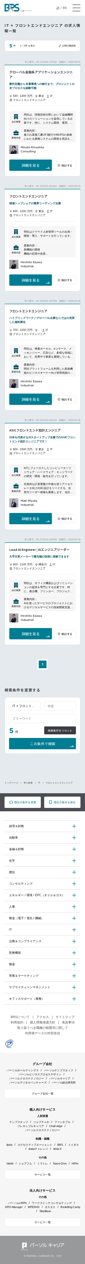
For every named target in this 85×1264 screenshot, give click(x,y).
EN (65, 7)
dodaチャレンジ (38, 1148)
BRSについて (20, 1017)
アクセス (42, 1017)
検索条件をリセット (60, 730)
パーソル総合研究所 (64, 1082)
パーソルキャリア (59, 1078)
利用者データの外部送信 (42, 1033)
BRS (60, 1144)
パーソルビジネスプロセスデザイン (40, 1074)
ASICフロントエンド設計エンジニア (35, 430)
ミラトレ (42, 1163)
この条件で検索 (42, 744)
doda (9, 1144)
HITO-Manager (14, 1207)
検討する (66, 165)
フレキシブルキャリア (30, 1126)
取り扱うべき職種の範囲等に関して (42, 1028)
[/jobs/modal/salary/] (60, 706)
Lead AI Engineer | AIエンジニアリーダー (39, 549)
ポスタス (50, 1207)
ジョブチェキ (41, 1122)
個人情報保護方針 (42, 1022)
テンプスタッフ (18, 1122)
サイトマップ (65, 1017)
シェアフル (25, 1163)
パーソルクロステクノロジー (26, 1078)
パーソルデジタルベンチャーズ (28, 1082)
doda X (57, 1148)
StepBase (45, 1211)
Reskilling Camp (70, 1207)
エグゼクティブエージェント (35, 1144)
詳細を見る (31, 165)
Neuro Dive (60, 1163)
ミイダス (73, 1144)
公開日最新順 (69, 45)
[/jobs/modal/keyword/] (42, 718)
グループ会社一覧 (42, 1093)
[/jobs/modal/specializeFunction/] (25, 706)
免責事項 (68, 1022)
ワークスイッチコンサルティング (52, 1203)
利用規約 (17, 1022)
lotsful (10, 1163)
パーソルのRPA (17, 1203)
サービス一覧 (42, 1174)
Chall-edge (56, 1126)
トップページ (11, 783)
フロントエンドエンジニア (28, 196)
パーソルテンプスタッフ (58, 1070)
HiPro (75, 1163)
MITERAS (33, 1207)
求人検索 (28, 783)
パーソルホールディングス (23, 1070)
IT (39, 783)
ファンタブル (62, 1122)
